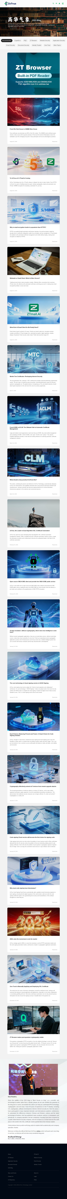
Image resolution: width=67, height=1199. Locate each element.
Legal (35, 1176)
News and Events (12, 1173)
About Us (36, 1173)
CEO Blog (10, 1168)
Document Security (23, 45)
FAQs (35, 1179)
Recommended (6, 40)
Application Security (59, 40)
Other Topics (57, 45)
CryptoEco (17, 40)
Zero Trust (47, 45)
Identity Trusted (36, 45)
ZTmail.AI (36, 1154)
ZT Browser (33, 40)
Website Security (45, 40)
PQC (25, 40)
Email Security (10, 45)
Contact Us (10, 1176)
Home (9, 1154)
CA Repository (11, 1179)
